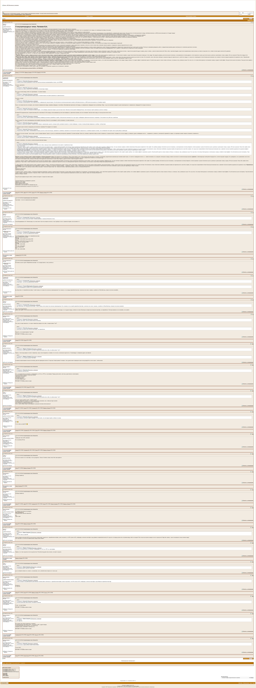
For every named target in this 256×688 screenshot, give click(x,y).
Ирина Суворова (6, 413)
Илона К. (17, 72)
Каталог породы (90, 16)
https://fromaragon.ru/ (19, 512)
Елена (16, 296)
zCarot (137, 686)
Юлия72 (38, 72)
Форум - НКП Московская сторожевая (13, 13)
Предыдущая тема (125, 660)
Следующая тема (131, 660)
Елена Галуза (26, 655)
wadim (24, 192)
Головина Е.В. (5, 77)
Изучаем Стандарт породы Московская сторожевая (49, 13)
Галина (33, 192)
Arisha (16, 192)
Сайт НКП (26, 16)
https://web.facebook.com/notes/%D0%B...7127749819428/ (31, 68)
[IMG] (4, 674)
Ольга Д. (4, 24)
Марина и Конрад (28, 72)
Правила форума (6, 677)
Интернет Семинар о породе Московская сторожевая (30, 13)
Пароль (240, 14)
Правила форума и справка (191, 16)
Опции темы (250, 20)
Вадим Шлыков (6, 473)
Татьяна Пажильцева (7, 228)
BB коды (4, 673)
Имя (240, 12)
